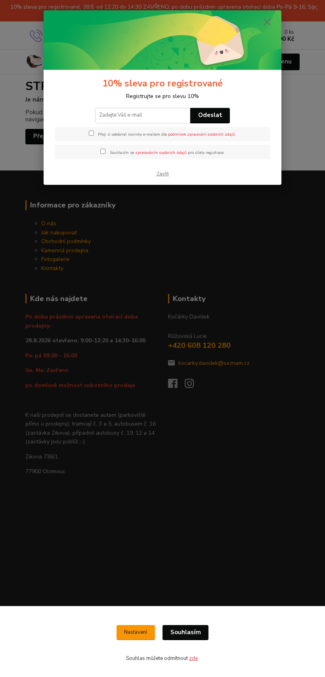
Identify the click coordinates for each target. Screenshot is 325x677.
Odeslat (210, 115)
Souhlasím (185, 632)
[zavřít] (267, 22)
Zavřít (163, 174)
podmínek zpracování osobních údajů (201, 134)
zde (193, 658)
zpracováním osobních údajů (161, 152)
